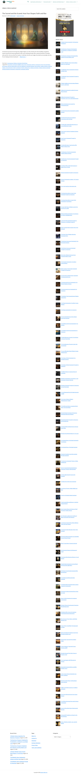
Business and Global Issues (58, 1)
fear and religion (46, 64)
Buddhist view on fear (22, 64)
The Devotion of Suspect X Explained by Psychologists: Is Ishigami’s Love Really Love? (19, 741)
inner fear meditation (21, 66)
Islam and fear (37, 66)
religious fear (27, 67)
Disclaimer (34, 740)
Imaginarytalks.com (43, 772)
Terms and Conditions (36, 747)
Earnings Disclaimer (36, 743)
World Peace (24, 63)
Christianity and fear (31, 64)
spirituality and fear (25, 69)
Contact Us (34, 738)
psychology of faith (20, 67)
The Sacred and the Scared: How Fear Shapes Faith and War (24, 13)
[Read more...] (23, 57)
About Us (34, 736)
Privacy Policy (35, 745)
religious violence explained (44, 67)
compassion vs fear (39, 64)
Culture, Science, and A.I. (71, 1)
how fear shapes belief (12, 66)
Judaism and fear (44, 66)
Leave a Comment (20, 15)
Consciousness (10, 63)
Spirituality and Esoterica (35, 1)
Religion (15, 63)
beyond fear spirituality (12, 64)
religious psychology (34, 67)
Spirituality (19, 63)
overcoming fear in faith (11, 67)
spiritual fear (18, 69)
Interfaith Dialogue (30, 66)
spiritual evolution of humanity (8, 69)
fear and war (4, 66)
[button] (28, 2)
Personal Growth (47, 1)
